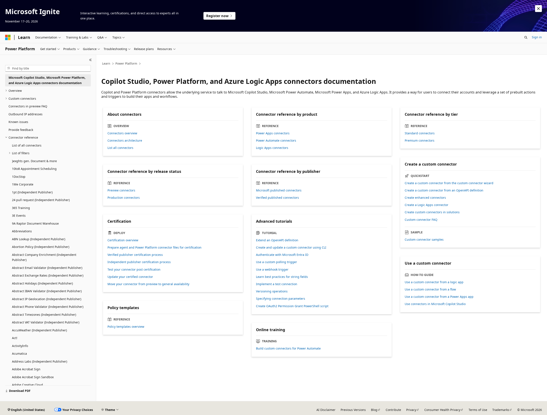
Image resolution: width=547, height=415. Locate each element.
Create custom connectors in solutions (432, 212)
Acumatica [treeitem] (19, 353)
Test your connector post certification (133, 269)
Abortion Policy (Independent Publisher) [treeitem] (40, 247)
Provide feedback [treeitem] (21, 130)
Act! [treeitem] (14, 338)
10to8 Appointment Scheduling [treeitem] (34, 169)
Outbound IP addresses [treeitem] (26, 114)
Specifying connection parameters (280, 299)
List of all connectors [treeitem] (26, 145)
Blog (374, 410)
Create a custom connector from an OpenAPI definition (444, 190)
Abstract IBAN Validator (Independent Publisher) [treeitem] (47, 291)
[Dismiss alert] (538, 8)
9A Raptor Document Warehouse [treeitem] (35, 223)
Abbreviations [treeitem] (22, 231)
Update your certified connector (130, 277)
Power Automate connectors (276, 140)
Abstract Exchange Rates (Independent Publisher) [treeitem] (47, 275)
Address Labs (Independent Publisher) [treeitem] (39, 361)
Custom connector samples (424, 240)
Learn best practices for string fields (282, 277)
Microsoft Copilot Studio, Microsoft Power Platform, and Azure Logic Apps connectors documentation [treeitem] (47, 80)
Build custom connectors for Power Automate (288, 348)
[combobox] (48, 68)
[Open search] (526, 37)
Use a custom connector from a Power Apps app (439, 297)
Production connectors (123, 198)
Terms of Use (478, 410)
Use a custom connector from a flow (430, 289)
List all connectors (120, 148)
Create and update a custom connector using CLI (291, 247)
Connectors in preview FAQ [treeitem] (28, 106)
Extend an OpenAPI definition (277, 240)
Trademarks (500, 410)
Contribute (393, 410)
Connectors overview (122, 133)
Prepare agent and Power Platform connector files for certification (154, 247)
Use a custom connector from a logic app (434, 282)
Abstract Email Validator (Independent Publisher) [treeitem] (47, 268)
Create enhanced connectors (425, 198)
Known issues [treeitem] (18, 122)
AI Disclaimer (325, 410)
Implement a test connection (276, 284)
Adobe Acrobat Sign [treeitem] (26, 369)
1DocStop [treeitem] (18, 177)
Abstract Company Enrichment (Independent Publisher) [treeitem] (44, 257)
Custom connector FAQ (421, 220)
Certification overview (122, 240)
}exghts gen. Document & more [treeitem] (34, 161)
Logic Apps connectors (272, 148)
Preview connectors (121, 190)
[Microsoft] (8, 37)
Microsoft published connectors (278, 190)
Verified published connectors (277, 198)
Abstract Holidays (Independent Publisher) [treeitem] (42, 283)
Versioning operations (272, 291)
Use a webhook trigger (272, 269)
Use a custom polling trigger (276, 262)
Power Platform (126, 63)
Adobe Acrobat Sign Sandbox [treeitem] (33, 377)
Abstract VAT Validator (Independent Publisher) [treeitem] (45, 322)
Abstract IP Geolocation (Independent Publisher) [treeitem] (46, 299)
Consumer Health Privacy (442, 410)
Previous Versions (353, 410)
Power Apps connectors (273, 133)
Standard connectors (420, 133)
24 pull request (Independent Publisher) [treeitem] (41, 200)
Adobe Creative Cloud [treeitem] (27, 385)
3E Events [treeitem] (19, 215)
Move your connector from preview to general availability (148, 284)
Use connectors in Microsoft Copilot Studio (435, 304)
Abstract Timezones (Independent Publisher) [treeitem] (44, 315)
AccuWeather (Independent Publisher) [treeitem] (39, 330)
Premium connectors (419, 140)
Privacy (411, 410)
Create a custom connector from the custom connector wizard (449, 183)
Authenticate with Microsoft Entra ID (282, 255)
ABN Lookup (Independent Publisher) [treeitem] (38, 239)
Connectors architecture (124, 140)
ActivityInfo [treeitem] (20, 346)
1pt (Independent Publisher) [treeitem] (32, 192)
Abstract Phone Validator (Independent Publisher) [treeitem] (47, 307)
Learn (106, 63)
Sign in (537, 37)
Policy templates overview (125, 327)
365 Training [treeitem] (21, 208)
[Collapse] (90, 59)
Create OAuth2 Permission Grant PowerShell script (292, 306)
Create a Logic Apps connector (426, 205)
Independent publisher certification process (139, 262)
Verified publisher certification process (135, 255)
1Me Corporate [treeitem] (22, 184)
